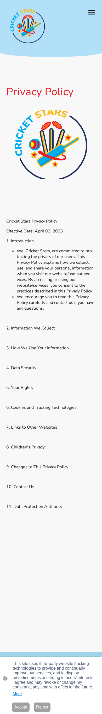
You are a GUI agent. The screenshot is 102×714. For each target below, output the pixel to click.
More (17, 694)
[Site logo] (27, 26)
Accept (20, 707)
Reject (42, 707)
